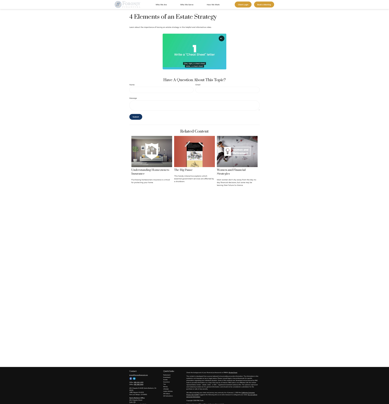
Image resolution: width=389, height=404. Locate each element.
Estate (165, 380)
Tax (164, 384)
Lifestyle (166, 389)
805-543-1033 (138, 382)
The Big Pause (183, 170)
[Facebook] (130, 378)
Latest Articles (168, 391)
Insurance (166, 382)
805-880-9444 (138, 384)
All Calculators (168, 396)
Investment (166, 377)
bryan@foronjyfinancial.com (138, 375)
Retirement (166, 375)
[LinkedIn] (134, 378)
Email (198, 84)
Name (132, 84)
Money (165, 387)
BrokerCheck (233, 372)
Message (133, 98)
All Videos (166, 393)
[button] (161, 4)
